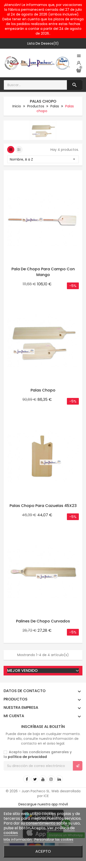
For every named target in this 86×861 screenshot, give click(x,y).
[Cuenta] (78, 63)
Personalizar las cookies (53, 839)
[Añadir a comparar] (73, 175)
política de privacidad (27, 756)
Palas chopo (43, 390)
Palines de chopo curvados (43, 621)
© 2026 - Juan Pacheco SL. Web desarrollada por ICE (43, 793)
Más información (18, 839)
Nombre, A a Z (43, 159)
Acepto (43, 851)
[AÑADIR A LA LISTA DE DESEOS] (63, 175)
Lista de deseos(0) (43, 43)
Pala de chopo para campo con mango (43, 271)
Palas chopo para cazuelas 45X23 (43, 505)
